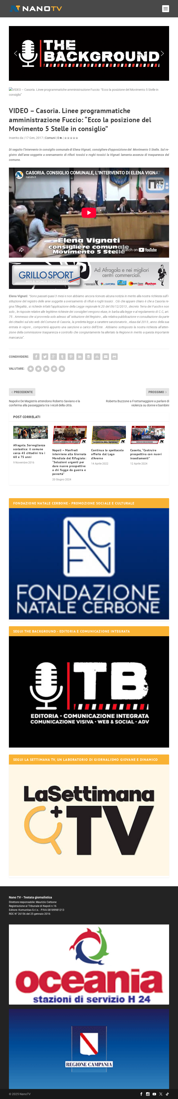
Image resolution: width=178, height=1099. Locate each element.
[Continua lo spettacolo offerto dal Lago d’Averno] (108, 435)
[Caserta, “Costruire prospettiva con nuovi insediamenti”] (147, 435)
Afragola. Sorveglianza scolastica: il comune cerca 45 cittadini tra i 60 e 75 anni (29, 451)
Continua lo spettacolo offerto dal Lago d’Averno (107, 454)
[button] (89, 53)
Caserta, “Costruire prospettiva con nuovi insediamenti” (146, 454)
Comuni (50, 138)
